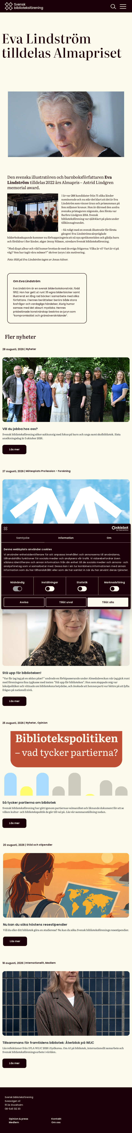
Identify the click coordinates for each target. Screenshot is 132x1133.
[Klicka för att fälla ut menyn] (123, 6)
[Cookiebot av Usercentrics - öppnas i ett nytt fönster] (114, 528)
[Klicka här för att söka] (113, 6)
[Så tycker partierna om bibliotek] (66, 763)
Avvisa (24, 602)
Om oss (56, 1122)
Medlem (14, 1122)
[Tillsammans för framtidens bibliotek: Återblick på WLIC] (66, 1003)
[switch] (49, 588)
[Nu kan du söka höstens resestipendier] (66, 885)
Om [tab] (109, 538)
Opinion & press (18, 1118)
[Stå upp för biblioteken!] (66, 633)
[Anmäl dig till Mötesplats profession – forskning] (66, 511)
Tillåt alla (108, 602)
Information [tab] (66, 538)
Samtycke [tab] (23, 538)
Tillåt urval (66, 602)
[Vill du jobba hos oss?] (66, 389)
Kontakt (56, 1118)
